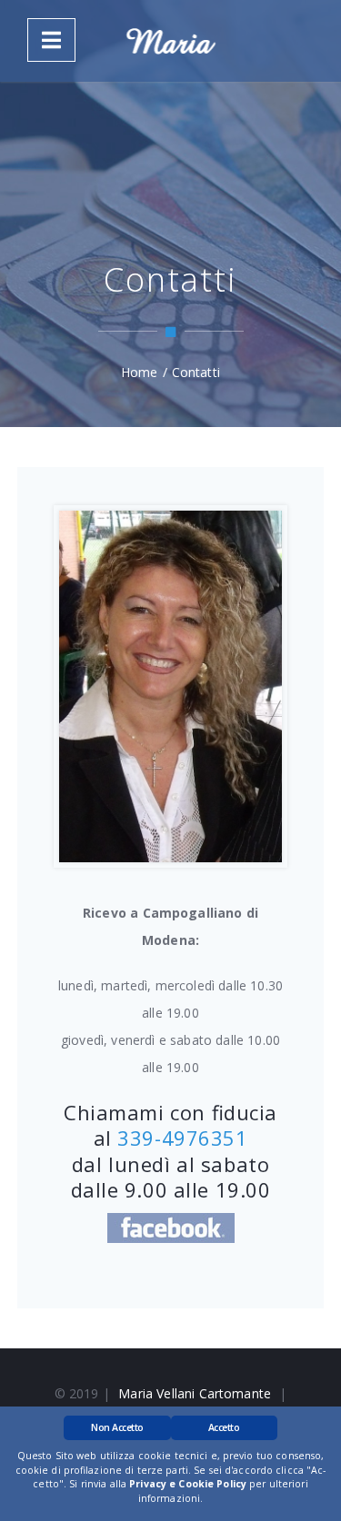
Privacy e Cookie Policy (187, 1483)
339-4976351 (182, 1137)
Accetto (223, 1427)
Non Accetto (117, 1427)
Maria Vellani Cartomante (194, 1393)
